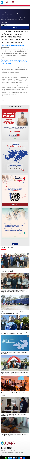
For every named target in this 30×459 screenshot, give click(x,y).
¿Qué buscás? (4, 22)
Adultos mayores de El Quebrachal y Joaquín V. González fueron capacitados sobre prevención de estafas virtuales (15, 394)
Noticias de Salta (20, 45)
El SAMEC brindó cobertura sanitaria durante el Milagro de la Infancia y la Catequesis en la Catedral (14, 332)
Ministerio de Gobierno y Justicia (8, 45)
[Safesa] (15, 223)
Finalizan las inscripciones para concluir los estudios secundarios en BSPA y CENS (14, 415)
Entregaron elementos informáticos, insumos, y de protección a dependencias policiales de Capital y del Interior (14, 292)
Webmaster (3, 455)
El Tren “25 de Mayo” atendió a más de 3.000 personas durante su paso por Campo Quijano (14, 312)
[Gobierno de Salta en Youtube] (10, 447)
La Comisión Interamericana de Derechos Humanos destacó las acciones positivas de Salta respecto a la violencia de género (15, 36)
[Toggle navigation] (27, 2)
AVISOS (15, 244)
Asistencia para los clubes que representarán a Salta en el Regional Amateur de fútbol (14, 373)
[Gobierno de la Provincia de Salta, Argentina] (7, 3)
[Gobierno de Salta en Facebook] (2, 447)
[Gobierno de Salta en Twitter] (8, 447)
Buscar (15, 27)
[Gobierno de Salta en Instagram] (5, 447)
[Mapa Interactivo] (15, 157)
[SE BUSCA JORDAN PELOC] (15, 124)
